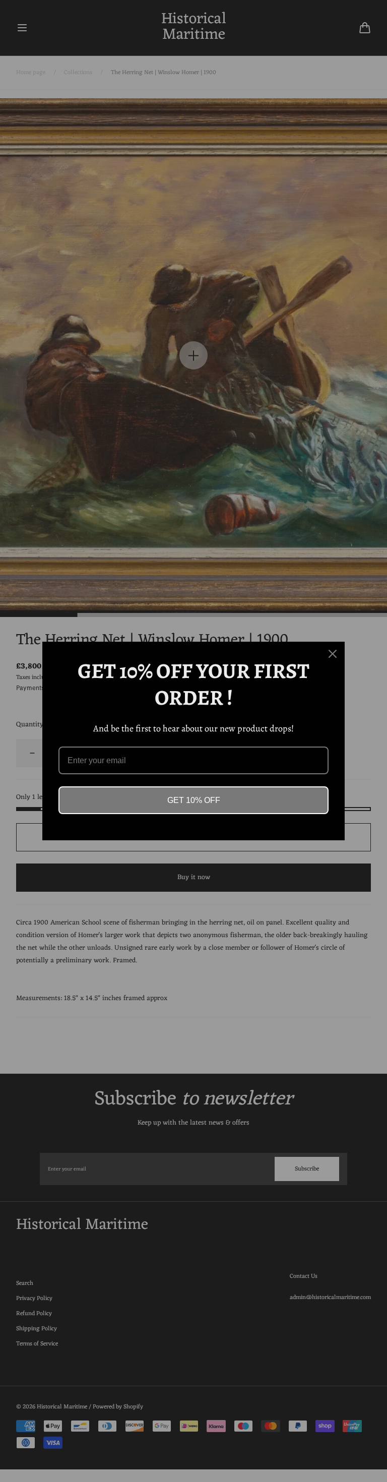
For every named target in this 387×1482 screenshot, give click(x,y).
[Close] (332, 654)
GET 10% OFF (193, 800)
